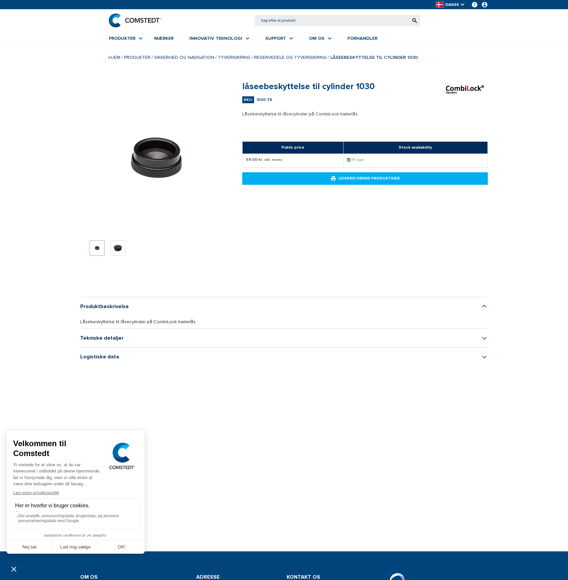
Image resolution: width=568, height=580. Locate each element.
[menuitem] (125, 38)
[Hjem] (135, 20)
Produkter (137, 57)
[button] (450, 5)
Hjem (114, 57)
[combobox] (337, 20)
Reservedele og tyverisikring (290, 57)
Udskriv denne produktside (369, 178)
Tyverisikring (234, 57)
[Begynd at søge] (414, 20)
